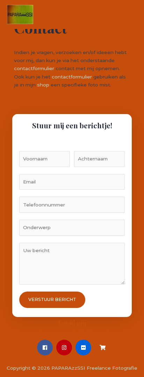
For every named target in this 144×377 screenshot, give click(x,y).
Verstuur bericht (52, 299)
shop (43, 85)
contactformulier (34, 68)
